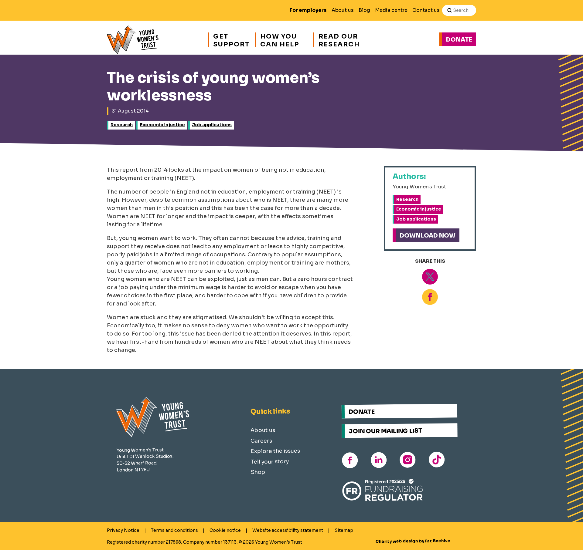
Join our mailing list (385, 431)
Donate (459, 39)
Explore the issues (275, 450)
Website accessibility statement (287, 530)
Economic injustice (162, 124)
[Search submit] (449, 10)
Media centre (391, 10)
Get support (230, 39)
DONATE (362, 412)
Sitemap (344, 530)
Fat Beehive (437, 540)
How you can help (279, 39)
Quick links (270, 411)
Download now (427, 235)
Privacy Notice (123, 530)
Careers (261, 440)
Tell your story (270, 461)
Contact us (426, 10)
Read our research (339, 39)
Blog (364, 10)
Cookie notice (225, 530)
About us (343, 10)
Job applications (212, 124)
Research (122, 124)
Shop (258, 472)
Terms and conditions (174, 530)
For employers (308, 10)
